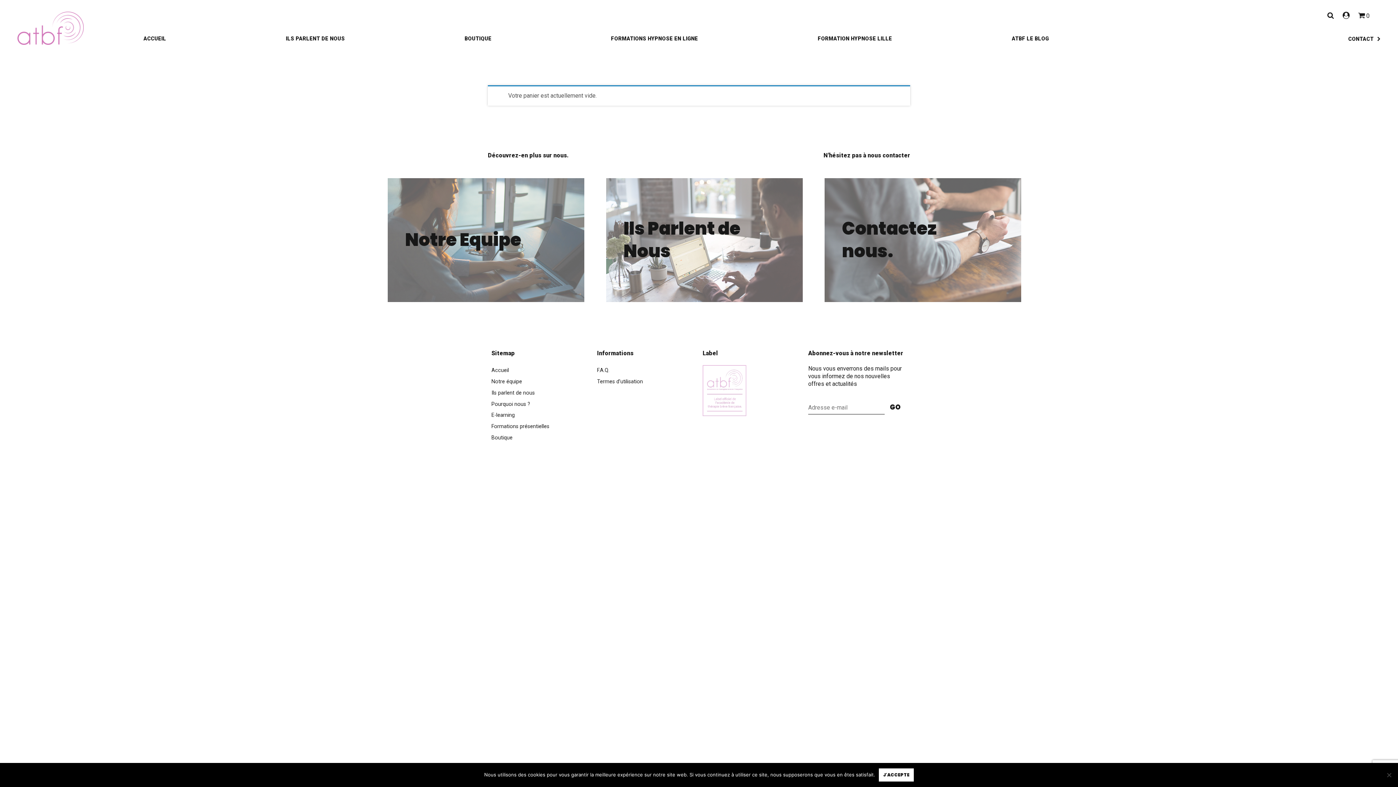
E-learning (503, 415)
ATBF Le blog (1030, 39)
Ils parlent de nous (315, 39)
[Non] (1389, 775)
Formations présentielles (520, 426)
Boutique (478, 39)
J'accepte (896, 775)
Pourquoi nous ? (510, 404)
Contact (1361, 39)
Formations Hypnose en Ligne (654, 39)
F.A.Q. (603, 370)
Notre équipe (506, 382)
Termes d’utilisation (620, 382)
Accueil (154, 39)
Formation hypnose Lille (855, 39)
